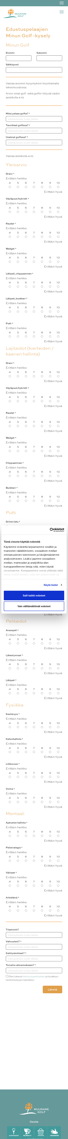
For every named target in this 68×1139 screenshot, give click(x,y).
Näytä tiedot (51, 585)
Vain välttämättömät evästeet (34, 606)
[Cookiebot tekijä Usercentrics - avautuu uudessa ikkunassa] (49, 530)
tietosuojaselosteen (34, 976)
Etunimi (10, 52)
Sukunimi (41, 52)
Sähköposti (12, 64)
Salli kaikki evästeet (34, 595)
